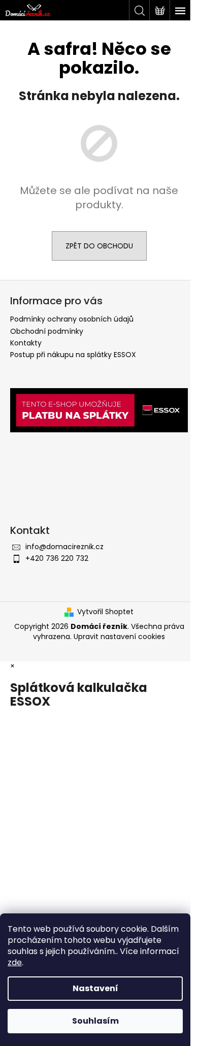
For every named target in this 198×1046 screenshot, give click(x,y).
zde (15, 962)
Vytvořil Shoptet (105, 612)
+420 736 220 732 (56, 558)
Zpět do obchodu (99, 246)
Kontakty (26, 343)
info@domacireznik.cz (64, 547)
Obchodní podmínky (46, 331)
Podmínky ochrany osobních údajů (72, 319)
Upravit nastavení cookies (119, 636)
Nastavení (95, 988)
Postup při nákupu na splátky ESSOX (73, 355)
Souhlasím (95, 1021)
